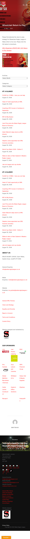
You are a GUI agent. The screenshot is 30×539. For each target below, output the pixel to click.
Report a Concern (7, 313)
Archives (4, 75)
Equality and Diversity (8, 309)
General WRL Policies (8, 301)
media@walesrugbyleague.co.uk (17, 280)
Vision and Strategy (8, 305)
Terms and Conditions (8, 317)
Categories (5, 83)
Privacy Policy (5, 525)
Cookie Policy (6, 321)
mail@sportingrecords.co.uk (9, 486)
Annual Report (5, 503)
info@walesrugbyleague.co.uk (11, 269)
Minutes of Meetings (7, 501)
